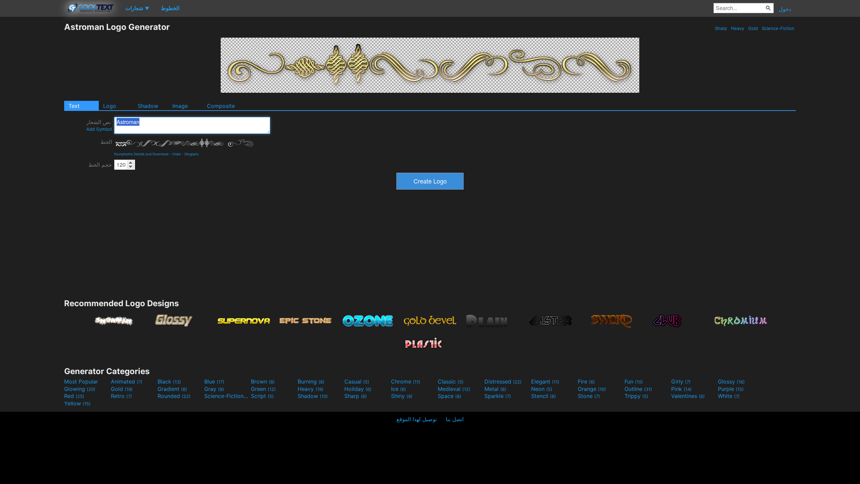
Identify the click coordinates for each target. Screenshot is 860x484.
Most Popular (81, 381)
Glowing (79, 389)
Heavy (737, 28)
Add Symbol (99, 129)
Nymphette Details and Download (141, 154)
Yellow (77, 403)
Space (449, 396)
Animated (126, 381)
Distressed (503, 381)
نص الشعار (99, 125)
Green (263, 389)
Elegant (545, 381)
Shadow (148, 106)
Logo (109, 106)
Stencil (543, 396)
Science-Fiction (778, 28)
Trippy (636, 396)
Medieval (454, 389)
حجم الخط (100, 164)
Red (74, 396)
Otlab (176, 154)
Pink (681, 389)
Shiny (402, 396)
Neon (541, 389)
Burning (311, 381)
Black (169, 381)
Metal (495, 389)
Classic (451, 381)
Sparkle (497, 396)
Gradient (172, 389)
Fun (634, 381)
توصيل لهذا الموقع (416, 419)
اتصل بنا (455, 419)
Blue (214, 381)
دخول (785, 9)
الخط (106, 141)
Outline (638, 389)
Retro (121, 396)
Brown (263, 381)
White (729, 396)
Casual (356, 381)
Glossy (731, 381)
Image (180, 106)
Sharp (721, 28)
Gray (214, 389)
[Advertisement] (32, 123)
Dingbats (191, 154)
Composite (221, 106)
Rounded (174, 396)
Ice (398, 389)
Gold (753, 28)
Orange (592, 389)
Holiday (358, 389)
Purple (731, 389)
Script (262, 396)
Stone (589, 396)
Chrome (405, 381)
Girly (681, 381)
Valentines (688, 396)
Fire (586, 381)
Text (74, 106)
